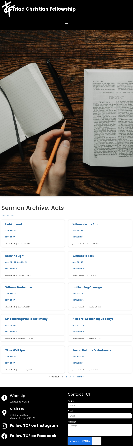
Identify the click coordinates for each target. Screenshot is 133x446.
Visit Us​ (17, 409)
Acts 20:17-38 (78, 325)
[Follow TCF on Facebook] (4, 436)
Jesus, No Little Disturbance (91, 350)
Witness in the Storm (86, 224)
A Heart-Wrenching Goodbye (93, 319)
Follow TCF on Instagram (34, 425)
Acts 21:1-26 (10, 325)
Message (72, 421)
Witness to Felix (83, 256)
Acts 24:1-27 (77, 262)
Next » (80, 376)
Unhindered (13, 224)
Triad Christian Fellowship (44, 9)
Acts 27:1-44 (77, 230)
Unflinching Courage (87, 287)
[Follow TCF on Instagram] (4, 426)
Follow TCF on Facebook (33, 435)
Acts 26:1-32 (22, 262)
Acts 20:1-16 (10, 356)
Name (71, 400)
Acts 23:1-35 (10, 293)
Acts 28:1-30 (10, 230)
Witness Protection (18, 287)
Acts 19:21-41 (78, 356)
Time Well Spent (16, 350)
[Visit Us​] (4, 413)
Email (70, 411)
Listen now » (11, 237)
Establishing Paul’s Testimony (26, 319)
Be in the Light (15, 256)
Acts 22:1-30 (77, 293)
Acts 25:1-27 (10, 262)
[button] (66, 23)
